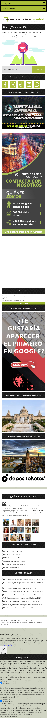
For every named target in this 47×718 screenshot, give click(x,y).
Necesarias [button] (3, 681)
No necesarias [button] (5, 699)
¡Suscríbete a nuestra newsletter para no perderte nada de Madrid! (21, 297)
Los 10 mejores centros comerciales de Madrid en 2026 (23, 591)
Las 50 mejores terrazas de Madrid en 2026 (19, 608)
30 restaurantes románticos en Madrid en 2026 (20, 588)
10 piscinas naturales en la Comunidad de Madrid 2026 (23, 594)
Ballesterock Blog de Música (14, 561)
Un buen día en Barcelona (13, 551)
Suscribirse (23, 303)
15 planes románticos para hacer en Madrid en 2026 (22, 598)
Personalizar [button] (38, 643)
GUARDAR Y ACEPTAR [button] (8, 717)
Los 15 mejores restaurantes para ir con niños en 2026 (23, 604)
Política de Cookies (35, 622)
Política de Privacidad (19, 622)
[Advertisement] (23, 263)
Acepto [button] (20, 643)
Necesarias (6, 683)
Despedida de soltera (11, 567)
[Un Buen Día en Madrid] (23, 22)
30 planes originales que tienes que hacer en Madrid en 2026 (22, 583)
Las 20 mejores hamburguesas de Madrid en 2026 (21, 601)
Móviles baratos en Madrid (13, 558)
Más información (6, 645)
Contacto (4, 624)
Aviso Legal (5, 622)
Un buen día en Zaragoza (13, 554)
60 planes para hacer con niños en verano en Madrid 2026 (24, 579)
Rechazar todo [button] (29, 643)
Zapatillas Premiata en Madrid (15, 564)
